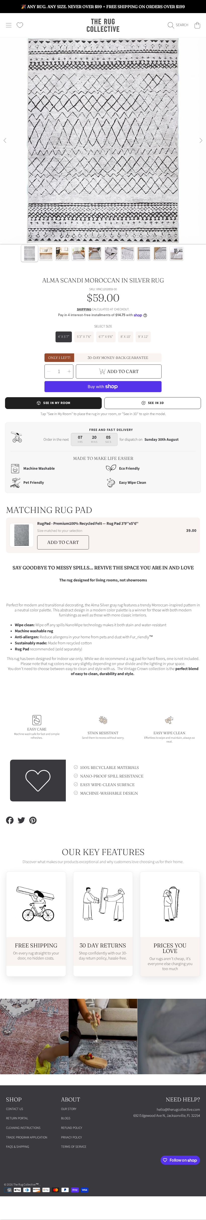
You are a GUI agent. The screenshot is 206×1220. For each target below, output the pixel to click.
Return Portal (17, 1118)
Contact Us (14, 1109)
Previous (5, 140)
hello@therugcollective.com (178, 1109)
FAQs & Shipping (17, 1146)
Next (200, 140)
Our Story (68, 1109)
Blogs (65, 1118)
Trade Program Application (26, 1137)
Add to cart (63, 542)
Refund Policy (71, 1128)
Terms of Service (73, 1146)
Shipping (84, 309)
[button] (8, 25)
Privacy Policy (71, 1137)
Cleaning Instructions (23, 1128)
